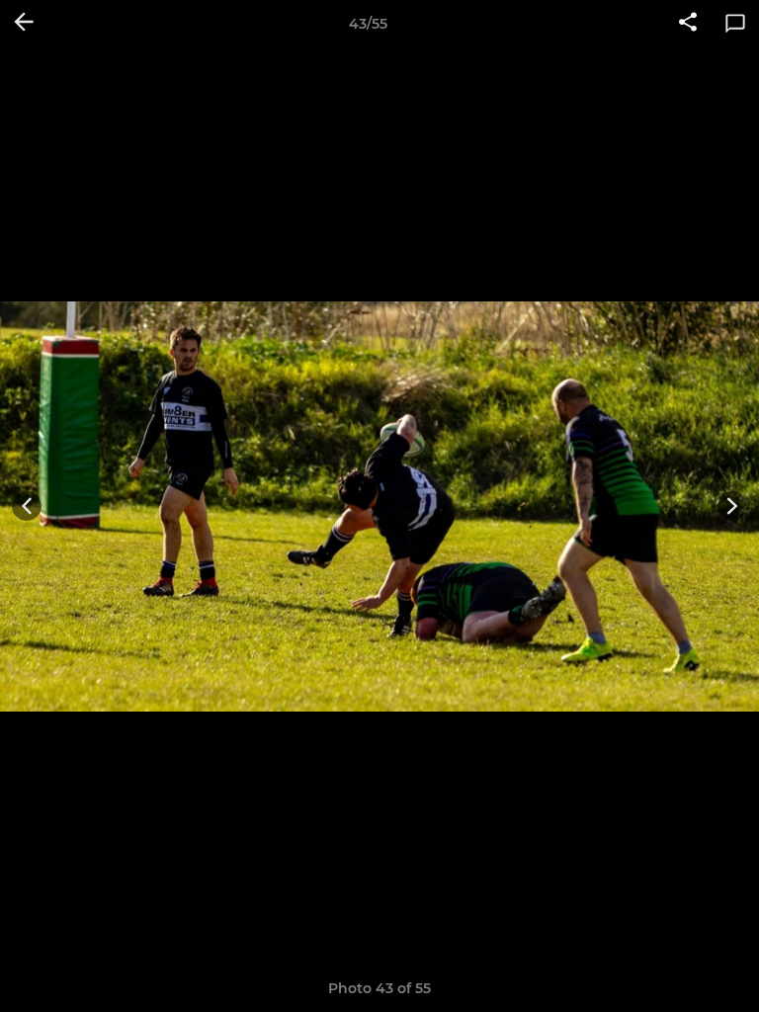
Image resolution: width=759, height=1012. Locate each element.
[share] (688, 24)
